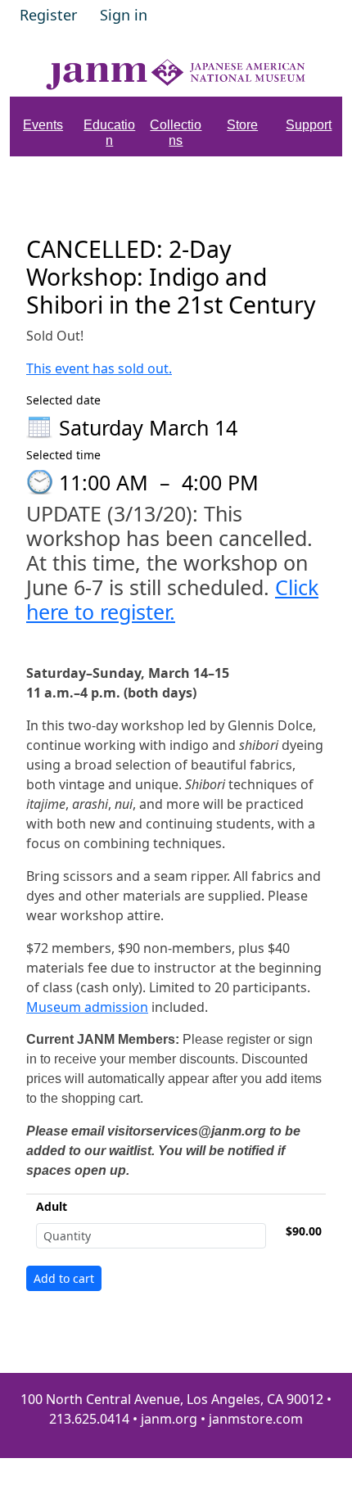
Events (43, 125)
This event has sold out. (99, 368)
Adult (51, 1206)
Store (242, 125)
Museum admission (87, 1007)
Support (309, 125)
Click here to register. (172, 599)
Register (48, 15)
